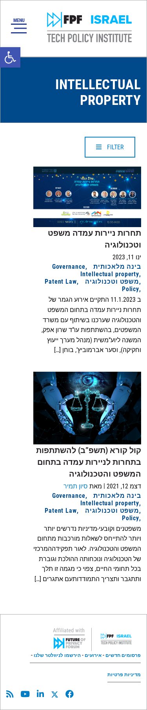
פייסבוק (69, 694)
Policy (130, 289)
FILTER (114, 147)
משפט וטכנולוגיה (112, 281)
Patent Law (61, 281)
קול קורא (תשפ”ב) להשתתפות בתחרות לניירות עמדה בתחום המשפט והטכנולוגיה (88, 462)
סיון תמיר (76, 486)
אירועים (93, 655)
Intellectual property (109, 274)
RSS (9, 694)
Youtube (25, 694)
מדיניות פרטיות (124, 674)
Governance (68, 266)
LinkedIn (40, 694)
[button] (10, 57)
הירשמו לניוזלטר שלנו (57, 655)
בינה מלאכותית (117, 266)
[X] (54, 694)
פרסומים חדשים (123, 655)
